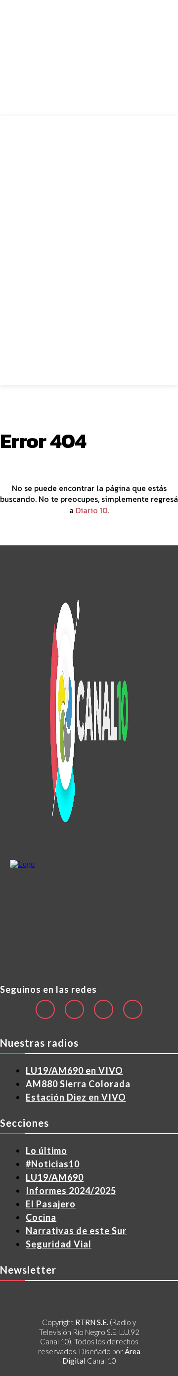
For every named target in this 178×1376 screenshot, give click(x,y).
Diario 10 (92, 510)
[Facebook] (45, 1009)
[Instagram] (74, 1009)
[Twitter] (132, 1009)
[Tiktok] (103, 1009)
